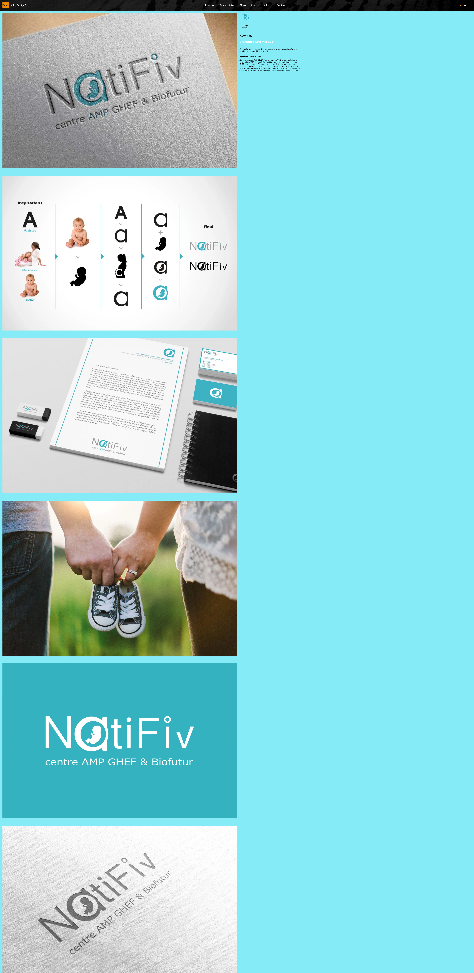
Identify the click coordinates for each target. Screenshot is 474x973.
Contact (281, 5)
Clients (267, 5)
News (243, 5)
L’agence (210, 5)
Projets (255, 5)
